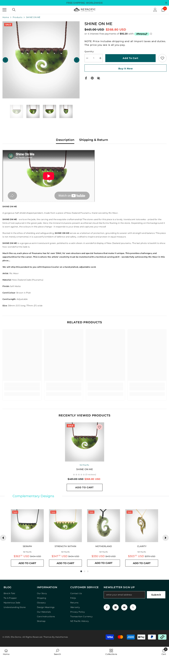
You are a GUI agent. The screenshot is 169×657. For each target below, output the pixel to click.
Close (166, 3)
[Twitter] (133, 607)
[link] (22, 389)
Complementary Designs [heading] (33, 496)
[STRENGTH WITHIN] (65, 525)
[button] (5, 60)
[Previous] (3, 538)
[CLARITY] (141, 525)
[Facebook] (85, 78)
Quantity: (89, 51)
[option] (41, 59)
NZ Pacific (84, 465)
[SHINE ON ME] (84, 442)
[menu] (4, 10)
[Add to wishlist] (162, 58)
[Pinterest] (92, 78)
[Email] (98, 78)
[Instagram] (115, 607)
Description (65, 140)
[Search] (14, 10)
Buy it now (125, 68)
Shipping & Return (93, 140)
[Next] (165, 538)
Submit (156, 594)
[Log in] (155, 10)
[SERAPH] (27, 525)
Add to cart (130, 58)
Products (17, 17)
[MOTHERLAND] (103, 525)
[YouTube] (124, 607)
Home (5, 17)
